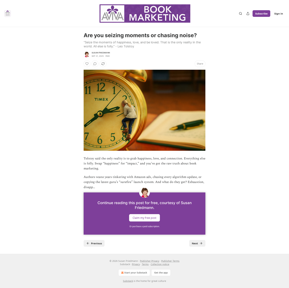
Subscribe (261, 13)
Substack (128, 280)
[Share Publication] (248, 13)
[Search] (240, 13)
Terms (145, 264)
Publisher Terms (170, 260)
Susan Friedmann (101, 53)
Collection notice (160, 264)
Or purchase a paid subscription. (144, 226)
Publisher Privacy (149, 260)
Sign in (278, 13)
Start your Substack (135, 272)
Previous (96, 243)
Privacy (136, 264)
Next (195, 243)
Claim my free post (144, 217)
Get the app (161, 272)
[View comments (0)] (95, 63)
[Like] (87, 63)
